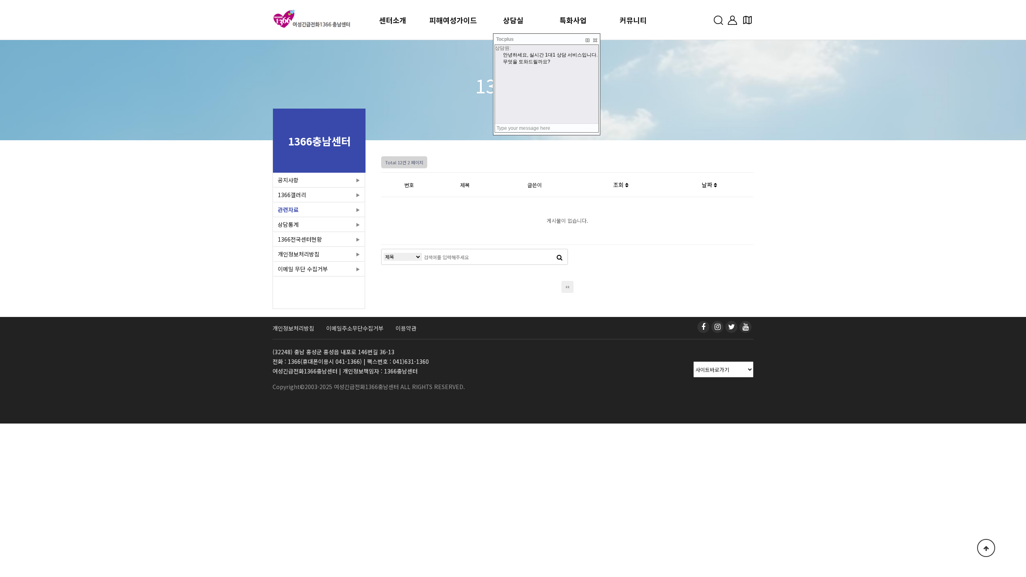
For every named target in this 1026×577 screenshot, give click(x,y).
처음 (567, 287)
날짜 (708, 185)
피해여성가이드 (453, 20)
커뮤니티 (633, 20)
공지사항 (288, 180)
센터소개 (392, 20)
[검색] (559, 256)
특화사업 (573, 20)
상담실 (513, 20)
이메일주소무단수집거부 (355, 328)
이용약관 (406, 328)
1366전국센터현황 (300, 239)
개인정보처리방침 (298, 254)
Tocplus (505, 39)
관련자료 (288, 210)
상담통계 (288, 224)
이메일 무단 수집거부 (303, 269)
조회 (619, 185)
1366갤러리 (292, 195)
